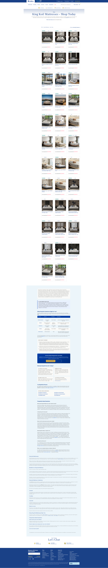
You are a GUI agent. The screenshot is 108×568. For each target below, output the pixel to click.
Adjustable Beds (44, 554)
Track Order (67, 1)
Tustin (52, 515)
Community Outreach (53, 556)
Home (42, 27)
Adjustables (51, 4)
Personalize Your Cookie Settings (74, 555)
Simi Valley (56, 515)
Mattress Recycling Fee (73, 557)
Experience (52, 553)
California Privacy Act (73, 554)
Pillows (38, 4)
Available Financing (60, 556)
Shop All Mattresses (57, 395)
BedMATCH (43, 336)
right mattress (45, 514)
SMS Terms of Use (60, 559)
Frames (46, 4)
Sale (55, 4)
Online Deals (44, 552)
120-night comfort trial (49, 387)
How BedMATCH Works (41, 395)
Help (72, 1)
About (51, 551)
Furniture (42, 4)
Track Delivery (60, 551)
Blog (51, 557)
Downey (49, 515)
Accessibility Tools (42, 565)
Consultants (52, 558)
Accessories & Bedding (45, 555)
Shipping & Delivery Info (61, 558)
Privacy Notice (72, 551)
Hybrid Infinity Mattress (45, 553)
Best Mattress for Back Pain (42, 392)
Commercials (52, 555)
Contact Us (52, 559)
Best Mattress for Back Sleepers (59, 392)
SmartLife (31, 500)
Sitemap (71, 552)
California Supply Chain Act (73, 553)
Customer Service (60, 553)
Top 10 (43, 551)
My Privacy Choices (72, 556)
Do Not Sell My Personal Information (63, 554)
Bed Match (59, 552)
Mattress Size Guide (72, 558)
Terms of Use (60, 557)
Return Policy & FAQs (61, 555)
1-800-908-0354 (30, 557)
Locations (51, 552)
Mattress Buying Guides (73, 559)
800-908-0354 (77, 1)
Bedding (34, 4)
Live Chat (38, 556)
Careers (51, 554)
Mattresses (30, 4)
